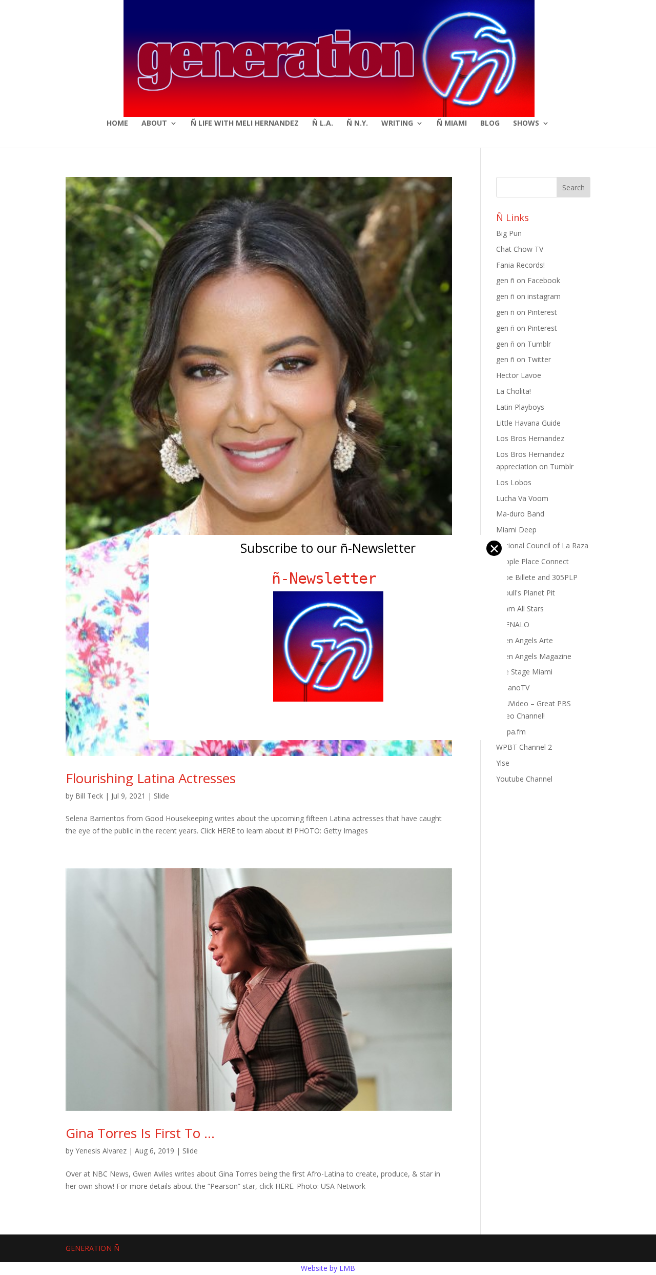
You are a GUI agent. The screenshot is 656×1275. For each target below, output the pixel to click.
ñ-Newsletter (328, 578)
